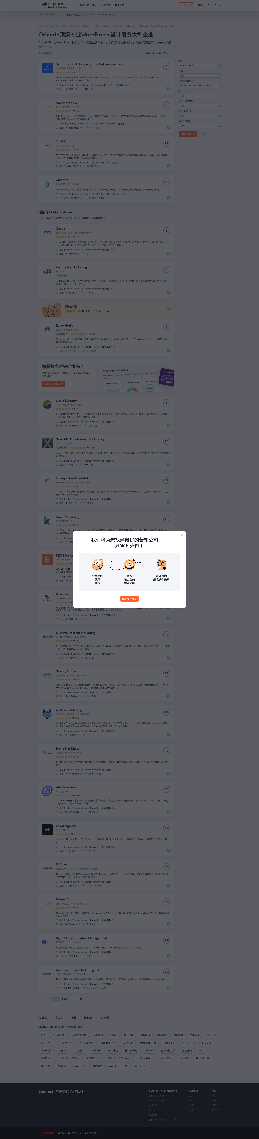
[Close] (182, 534)
